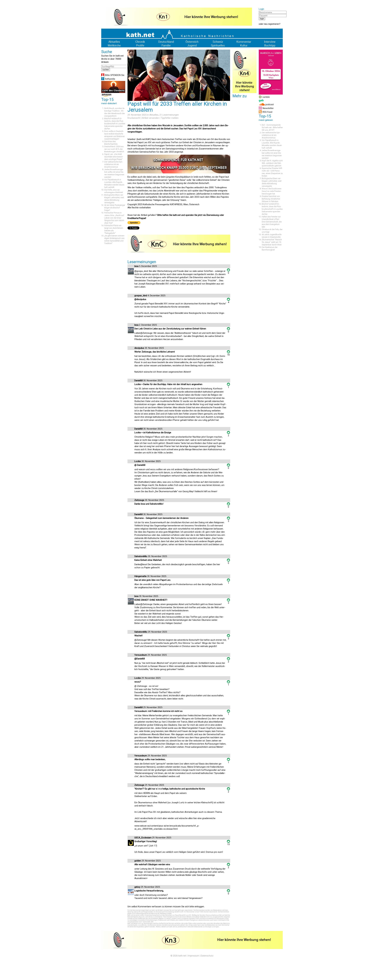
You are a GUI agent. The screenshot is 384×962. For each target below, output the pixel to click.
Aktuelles (153, 114)
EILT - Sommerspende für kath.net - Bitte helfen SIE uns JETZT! (272, 127)
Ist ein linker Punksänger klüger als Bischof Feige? (114, 207)
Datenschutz (207, 955)
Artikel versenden (150, 118)
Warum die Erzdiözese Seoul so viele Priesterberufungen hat (271, 191)
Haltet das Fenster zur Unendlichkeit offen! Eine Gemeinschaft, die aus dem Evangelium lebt (272, 222)
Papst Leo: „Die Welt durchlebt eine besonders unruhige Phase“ (113, 156)
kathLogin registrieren (185, 910)
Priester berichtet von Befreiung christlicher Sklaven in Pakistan (271, 198)
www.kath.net (148, 922)
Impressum (193, 955)
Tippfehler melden (169, 118)
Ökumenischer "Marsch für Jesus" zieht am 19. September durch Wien (272, 242)
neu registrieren (271, 24)
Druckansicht (134, 118)
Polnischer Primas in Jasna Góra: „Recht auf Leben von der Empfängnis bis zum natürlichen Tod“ (114, 218)
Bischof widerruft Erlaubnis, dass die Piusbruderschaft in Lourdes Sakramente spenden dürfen (114, 123)
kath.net (182, 955)
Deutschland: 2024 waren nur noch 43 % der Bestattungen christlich (114, 149)
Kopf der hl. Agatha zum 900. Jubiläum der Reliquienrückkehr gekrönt (272, 163)
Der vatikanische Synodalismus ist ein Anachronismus (113, 164)
